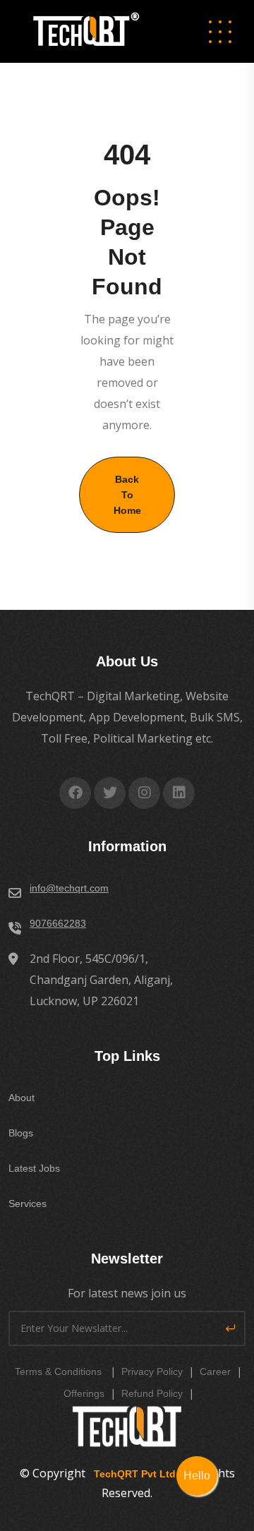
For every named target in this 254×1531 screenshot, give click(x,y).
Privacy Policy (152, 1371)
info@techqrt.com (69, 888)
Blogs (20, 1133)
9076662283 (58, 923)
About (21, 1097)
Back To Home (127, 495)
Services (27, 1203)
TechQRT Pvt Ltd (132, 1473)
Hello (196, 1476)
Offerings (84, 1393)
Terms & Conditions (58, 1371)
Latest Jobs (34, 1168)
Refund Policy (152, 1393)
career (215, 1371)
